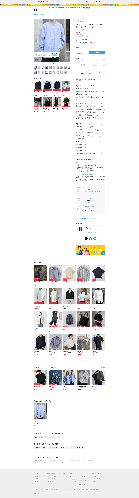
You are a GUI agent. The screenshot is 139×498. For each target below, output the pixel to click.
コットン (86, 192)
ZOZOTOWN (36, 14)
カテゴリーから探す (51, 473)
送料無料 (92, 206)
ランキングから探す (51, 478)
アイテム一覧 (93, 232)
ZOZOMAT (71, 475)
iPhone (80, 480)
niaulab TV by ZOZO (96, 478)
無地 (93, 191)
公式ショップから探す (51, 476)
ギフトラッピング (72, 478)
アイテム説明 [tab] (80, 73)
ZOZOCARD (71, 476)
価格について (87, 218)
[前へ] (36, 40)
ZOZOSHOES (36, 476)
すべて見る (102, 367)
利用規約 (64, 489)
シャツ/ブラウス (56, 14)
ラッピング (87, 208)
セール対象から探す (51, 479)
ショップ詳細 (87, 232)
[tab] (100, 73)
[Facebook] (82, 485)
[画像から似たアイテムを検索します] (36, 60)
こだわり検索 (49, 483)
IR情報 (52, 489)
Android (86, 480)
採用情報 (58, 489)
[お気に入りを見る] (96, 2)
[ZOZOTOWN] (39, 2)
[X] (80, 485)
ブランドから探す (50, 475)
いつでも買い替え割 (73, 479)
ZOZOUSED (36, 478)
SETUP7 (43, 14)
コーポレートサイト (38, 489)
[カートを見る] (99, 2)
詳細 (89, 39)
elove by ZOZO (62, 475)
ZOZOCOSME (37, 475)
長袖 (85, 191)
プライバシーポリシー (71, 489)
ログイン (87, 1)
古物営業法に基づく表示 (94, 489)
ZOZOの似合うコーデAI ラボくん (96, 480)
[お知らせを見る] (92, 2)
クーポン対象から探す (51, 481)
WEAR (93, 475)
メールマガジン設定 (73, 481)
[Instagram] (84, 485)
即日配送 (86, 202)
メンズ (86, 198)
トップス (49, 14)
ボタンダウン (97, 191)
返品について (93, 218)
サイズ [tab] (90, 73)
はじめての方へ (82, 475)
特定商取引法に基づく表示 (82, 489)
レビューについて (79, 218)
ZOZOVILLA (36, 479)
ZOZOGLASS (71, 473)
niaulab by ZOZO (95, 476)
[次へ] (68, 40)
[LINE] (86, 485)
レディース (90, 198)
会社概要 (46, 489)
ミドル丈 (89, 191)
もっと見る (69, 359)
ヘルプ (80, 473)
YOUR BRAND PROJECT (39, 483)
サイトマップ (82, 476)
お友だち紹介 (71, 483)
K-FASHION (36, 481)
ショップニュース (62, 473)
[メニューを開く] (103, 2)
